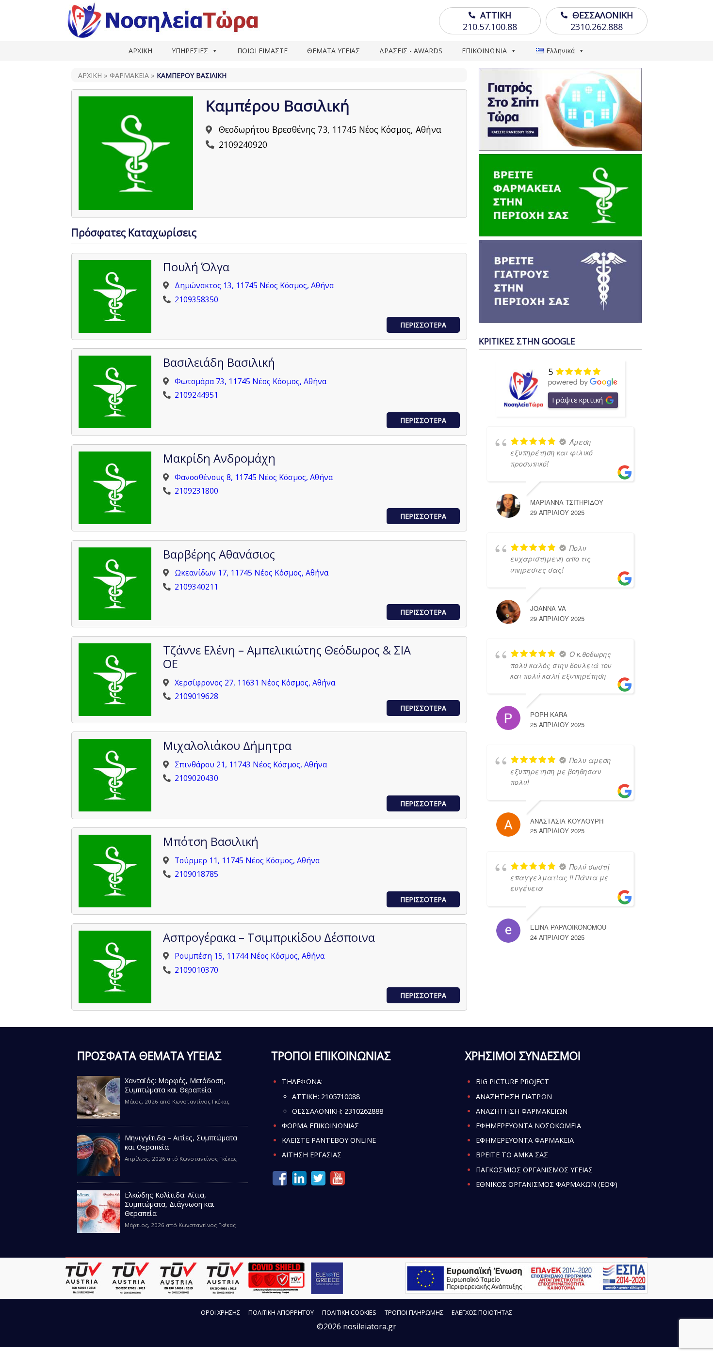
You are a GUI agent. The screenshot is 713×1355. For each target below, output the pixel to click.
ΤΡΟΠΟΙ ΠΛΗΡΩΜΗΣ (414, 1312)
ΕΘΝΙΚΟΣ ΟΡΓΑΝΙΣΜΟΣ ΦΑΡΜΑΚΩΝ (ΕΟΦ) (546, 1184)
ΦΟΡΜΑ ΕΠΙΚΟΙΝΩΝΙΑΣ (320, 1125)
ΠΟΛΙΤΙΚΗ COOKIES (349, 1312)
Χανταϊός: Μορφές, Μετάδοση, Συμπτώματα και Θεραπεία (175, 1085)
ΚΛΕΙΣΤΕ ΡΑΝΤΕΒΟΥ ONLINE (329, 1140)
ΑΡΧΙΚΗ (140, 50)
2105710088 (340, 1096)
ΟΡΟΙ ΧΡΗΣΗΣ (220, 1312)
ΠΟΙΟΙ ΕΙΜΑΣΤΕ (262, 50)
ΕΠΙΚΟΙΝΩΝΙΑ (484, 50)
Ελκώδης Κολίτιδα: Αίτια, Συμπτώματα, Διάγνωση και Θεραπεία (169, 1204)
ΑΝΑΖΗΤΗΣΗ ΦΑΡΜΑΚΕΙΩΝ (521, 1111)
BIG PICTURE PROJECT (512, 1081)
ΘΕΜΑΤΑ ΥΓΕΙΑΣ (333, 50)
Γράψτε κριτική (577, 400)
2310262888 (363, 1111)
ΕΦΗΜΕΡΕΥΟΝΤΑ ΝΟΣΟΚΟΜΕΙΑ (528, 1125)
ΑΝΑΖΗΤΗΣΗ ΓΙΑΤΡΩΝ (514, 1096)
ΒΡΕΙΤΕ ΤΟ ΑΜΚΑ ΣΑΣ (512, 1154)
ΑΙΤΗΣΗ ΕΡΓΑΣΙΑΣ (311, 1154)
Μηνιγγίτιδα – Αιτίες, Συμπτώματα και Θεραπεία (181, 1142)
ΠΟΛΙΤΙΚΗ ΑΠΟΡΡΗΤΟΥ (281, 1312)
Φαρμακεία (129, 75)
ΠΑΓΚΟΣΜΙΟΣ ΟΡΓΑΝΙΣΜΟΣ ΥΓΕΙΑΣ (534, 1169)
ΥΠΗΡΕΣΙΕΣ (190, 50)
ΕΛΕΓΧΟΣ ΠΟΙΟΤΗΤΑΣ (482, 1312)
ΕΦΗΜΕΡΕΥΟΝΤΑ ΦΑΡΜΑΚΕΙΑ (525, 1140)
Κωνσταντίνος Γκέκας (200, 1101)
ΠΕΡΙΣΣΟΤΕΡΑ (423, 324)
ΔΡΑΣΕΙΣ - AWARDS (410, 50)
